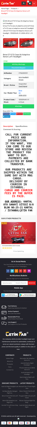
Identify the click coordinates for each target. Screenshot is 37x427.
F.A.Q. (10, 367)
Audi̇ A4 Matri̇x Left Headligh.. (27, 373)
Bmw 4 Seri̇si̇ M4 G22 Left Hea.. (10, 396)
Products (14, 8)
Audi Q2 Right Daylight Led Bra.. (10, 387)
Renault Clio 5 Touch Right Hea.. (27, 387)
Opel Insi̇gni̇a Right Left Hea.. (27, 378)
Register (32, 283)
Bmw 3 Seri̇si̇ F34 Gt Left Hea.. (27, 392)
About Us (10, 361)
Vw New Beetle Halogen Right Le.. (9, 392)
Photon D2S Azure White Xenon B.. (27, 368)
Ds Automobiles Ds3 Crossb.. (11, 245)
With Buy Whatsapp (18, 64)
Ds (2, 223)
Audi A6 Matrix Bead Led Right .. (27, 406)
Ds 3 (5, 223)
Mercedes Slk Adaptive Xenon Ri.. (27, 359)
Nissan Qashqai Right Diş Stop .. (27, 401)
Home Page (5, 8)
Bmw (20, 90)
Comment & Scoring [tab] (11, 129)
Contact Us (9, 370)
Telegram (7, 116)
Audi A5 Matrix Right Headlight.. (27, 364)
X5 (20, 93)
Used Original (23, 86)
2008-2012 (22, 95)
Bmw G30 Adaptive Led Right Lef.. (10, 401)
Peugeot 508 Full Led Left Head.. (27, 396)
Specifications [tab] (21, 126)
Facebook (6, 113)
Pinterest (20, 113)
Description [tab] (8, 126)
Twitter (13, 113)
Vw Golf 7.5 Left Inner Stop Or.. (10, 406)
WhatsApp (18, 106)
